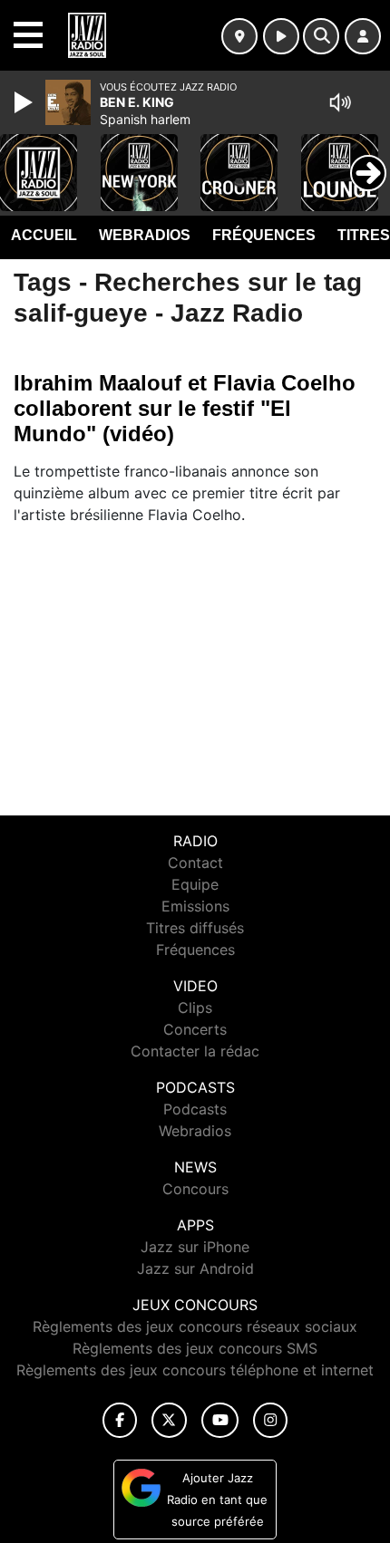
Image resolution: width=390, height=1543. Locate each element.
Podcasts (195, 1109)
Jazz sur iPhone (195, 1247)
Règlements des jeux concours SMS (195, 1348)
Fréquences (264, 235)
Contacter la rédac (195, 1051)
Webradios (144, 235)
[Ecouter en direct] (281, 36)
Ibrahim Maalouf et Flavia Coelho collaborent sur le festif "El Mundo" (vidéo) (185, 408)
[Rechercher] (321, 36)
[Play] (25, 102)
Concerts (195, 1029)
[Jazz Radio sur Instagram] (270, 1420)
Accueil (44, 235)
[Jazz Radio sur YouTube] (220, 1420)
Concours (195, 1189)
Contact (195, 862)
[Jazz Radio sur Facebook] (119, 1420)
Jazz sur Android (195, 1268)
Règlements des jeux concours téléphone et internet (195, 1370)
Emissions (195, 906)
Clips (195, 1007)
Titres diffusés (195, 928)
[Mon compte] (363, 36)
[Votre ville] (239, 36)
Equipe (195, 884)
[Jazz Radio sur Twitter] (169, 1420)
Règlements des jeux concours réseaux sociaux (195, 1326)
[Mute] (340, 102)
